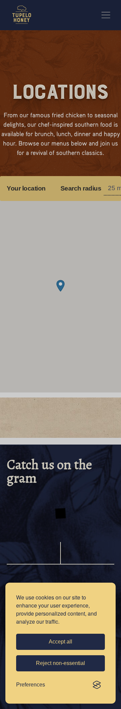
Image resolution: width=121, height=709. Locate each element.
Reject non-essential (60, 663)
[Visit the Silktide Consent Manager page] (97, 685)
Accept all (60, 641)
